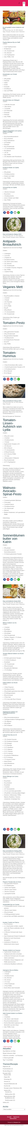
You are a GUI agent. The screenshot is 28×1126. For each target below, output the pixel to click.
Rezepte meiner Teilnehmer (18, 31)
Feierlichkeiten (7, 1068)
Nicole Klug (7, 30)
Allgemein (5, 1066)
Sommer (7, 1092)
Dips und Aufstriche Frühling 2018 (12, 851)
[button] (4, 212)
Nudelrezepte (9, 1100)
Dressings (7, 1079)
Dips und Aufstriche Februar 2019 (12, 401)
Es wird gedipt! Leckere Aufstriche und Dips (13, 28)
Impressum (16, 1117)
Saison (6, 1090)
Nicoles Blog (6, 1071)
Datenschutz (13, 1118)
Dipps (4, 31)
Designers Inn (17, 1122)
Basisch (21, 30)
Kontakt (9, 1117)
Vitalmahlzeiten (8, 1096)
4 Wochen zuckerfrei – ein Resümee (13, 1055)
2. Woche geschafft (8, 1057)
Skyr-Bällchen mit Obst (9, 1051)
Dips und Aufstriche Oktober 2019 (12, 234)
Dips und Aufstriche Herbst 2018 (12, 601)
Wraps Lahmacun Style (9, 1053)
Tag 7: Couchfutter (8, 1060)
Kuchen (6, 1086)
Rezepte (8, 31)
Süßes (4, 1102)
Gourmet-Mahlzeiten (9, 1083)
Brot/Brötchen (9, 1098)
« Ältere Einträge (7, 1046)
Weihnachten (8, 1094)
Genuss (6, 1081)
